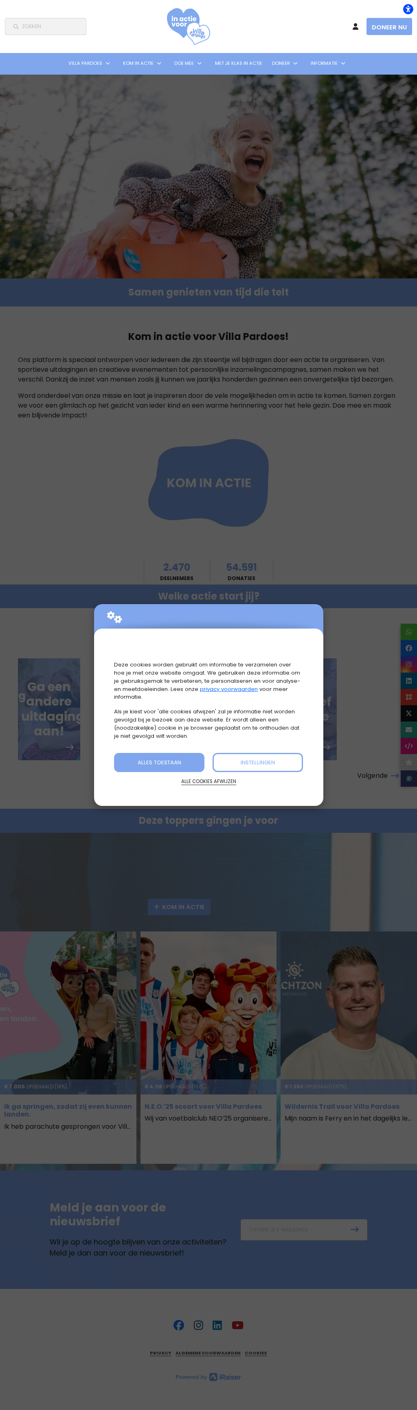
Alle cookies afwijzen (208, 781)
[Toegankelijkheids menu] (408, 9)
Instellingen (258, 762)
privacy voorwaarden (229, 689)
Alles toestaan (159, 762)
